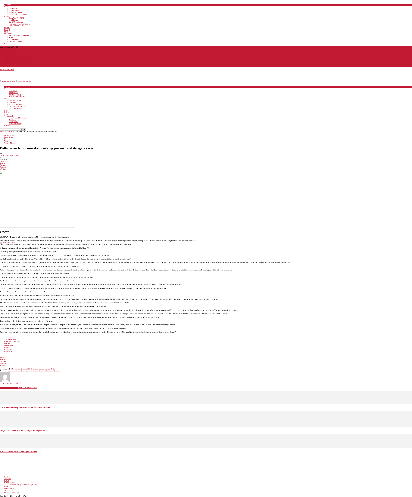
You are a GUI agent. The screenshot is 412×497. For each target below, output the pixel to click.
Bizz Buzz (12, 37)
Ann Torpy (8, 338)
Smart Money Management (19, 35)
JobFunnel (7, 52)
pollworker (8, 349)
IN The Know (14, 39)
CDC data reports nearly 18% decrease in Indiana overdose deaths (32, 369)
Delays (7, 30)
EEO (6, 60)
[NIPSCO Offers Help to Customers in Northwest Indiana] (206, 403)
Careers (6, 54)
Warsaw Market (9, 143)
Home (2, 131)
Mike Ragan (8, 345)
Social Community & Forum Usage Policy (23, 58)
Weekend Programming (18, 14)
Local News (13, 8)
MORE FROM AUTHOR (27, 388)
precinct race (8, 351)
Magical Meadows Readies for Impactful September (22, 430)
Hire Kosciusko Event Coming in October (18, 451)
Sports (6, 16)
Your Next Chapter (16, 41)
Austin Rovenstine (10, 339)
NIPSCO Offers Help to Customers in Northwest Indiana (25, 407)
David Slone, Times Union (9, 155)
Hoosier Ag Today (15, 12)
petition (6, 347)
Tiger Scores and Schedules (19, 24)
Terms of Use (8, 64)
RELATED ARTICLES (9, 388)
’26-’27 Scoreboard (16, 22)
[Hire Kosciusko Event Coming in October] (206, 447)
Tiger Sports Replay (16, 26)
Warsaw (7, 141)
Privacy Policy (9, 62)
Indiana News (14, 10)
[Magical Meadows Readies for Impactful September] (206, 426)
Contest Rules (9, 56)
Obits (6, 32)
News (6, 6)
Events (7, 28)
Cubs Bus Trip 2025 (16, 18)
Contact (7, 43)
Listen (8, 4)
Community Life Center (12, 341)
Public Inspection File (11, 66)
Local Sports (13, 20)
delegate (7, 343)
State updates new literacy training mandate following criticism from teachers (34, 371)
